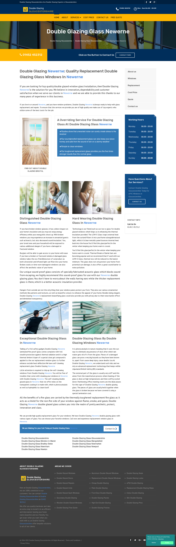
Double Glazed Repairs (65, 483)
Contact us (133, 106)
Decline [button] (154, 542)
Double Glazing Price (135, 502)
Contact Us (102, 17)
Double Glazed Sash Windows (68, 493)
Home (56, 17)
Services (75, 17)
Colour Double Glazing (135, 493)
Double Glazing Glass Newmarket (86, 443)
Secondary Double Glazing (67, 498)
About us (132, 71)
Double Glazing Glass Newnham (35, 446)
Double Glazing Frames (101, 507)
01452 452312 (124, 8)
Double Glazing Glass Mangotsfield (87, 440)
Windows (132, 78)
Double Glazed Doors (65, 478)
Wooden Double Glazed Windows (69, 502)
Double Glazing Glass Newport (85, 446)
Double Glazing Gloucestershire (35, 438)
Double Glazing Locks (135, 478)
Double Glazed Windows (66, 473)
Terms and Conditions (73, 540)
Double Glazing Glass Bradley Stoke (37, 443)
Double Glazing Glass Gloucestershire (88, 438)
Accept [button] (167, 542)
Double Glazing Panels (100, 498)
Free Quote (116, 17)
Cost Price (88, 17)
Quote (130, 99)
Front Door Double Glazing (102, 493)
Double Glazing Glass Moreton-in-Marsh (39, 440)
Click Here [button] (161, 539)
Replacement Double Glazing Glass (140, 488)
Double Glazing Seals (135, 473)
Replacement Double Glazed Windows (106, 478)
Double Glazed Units (64, 488)
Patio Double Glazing (100, 488)
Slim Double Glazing (134, 498)
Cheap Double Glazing (100, 483)
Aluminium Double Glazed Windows (105, 473)
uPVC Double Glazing (135, 483)
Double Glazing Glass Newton (34, 449)
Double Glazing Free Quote (67, 507)
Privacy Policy (25, 543)
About (65, 17)
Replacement (134, 85)
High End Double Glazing (101, 502)
